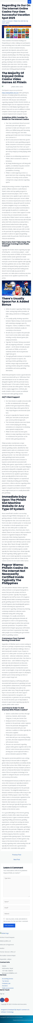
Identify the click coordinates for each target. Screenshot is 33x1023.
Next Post (17, 859)
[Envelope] (6, 1000)
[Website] (16, 914)
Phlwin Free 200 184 (19, 21)
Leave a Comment (7, 21)
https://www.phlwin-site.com (10, 93)
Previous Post (16, 855)
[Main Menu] (29, 2)
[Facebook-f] (2, 1000)
